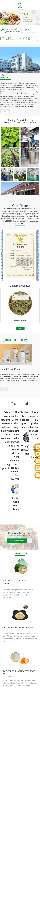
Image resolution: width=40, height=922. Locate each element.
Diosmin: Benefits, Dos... (19, 627)
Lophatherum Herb (20, 320)
